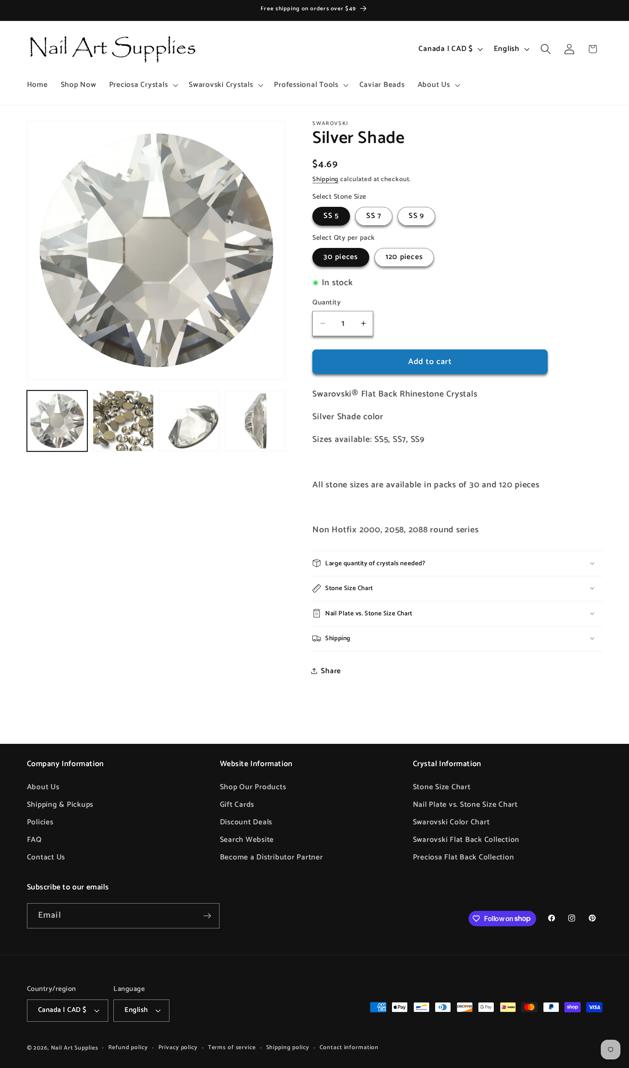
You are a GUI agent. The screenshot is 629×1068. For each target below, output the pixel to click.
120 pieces (404, 257)
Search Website (247, 840)
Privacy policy (178, 1047)
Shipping (325, 178)
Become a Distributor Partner (271, 857)
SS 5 (331, 216)
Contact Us (46, 857)
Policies (40, 822)
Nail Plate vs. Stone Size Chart (465, 805)
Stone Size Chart (442, 787)
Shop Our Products (253, 787)
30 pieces (340, 257)
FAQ (34, 840)
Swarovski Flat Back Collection (466, 840)
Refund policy (128, 1047)
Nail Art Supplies (74, 1048)
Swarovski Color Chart (451, 822)
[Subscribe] (207, 915)
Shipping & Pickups (60, 805)
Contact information (349, 1047)
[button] (143, 85)
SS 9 (416, 216)
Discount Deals (246, 822)
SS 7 (373, 216)
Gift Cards (237, 805)
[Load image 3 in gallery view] (189, 421)
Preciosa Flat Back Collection (463, 857)
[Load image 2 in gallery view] (123, 421)
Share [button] (331, 671)
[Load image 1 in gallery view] (57, 421)
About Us (43, 787)
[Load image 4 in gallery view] (255, 421)
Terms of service (232, 1047)
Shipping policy (287, 1047)
